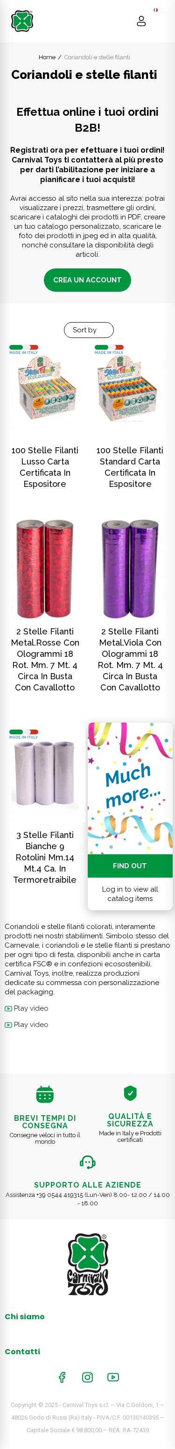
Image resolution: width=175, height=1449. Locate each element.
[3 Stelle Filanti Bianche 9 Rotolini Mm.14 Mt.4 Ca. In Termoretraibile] (45, 773)
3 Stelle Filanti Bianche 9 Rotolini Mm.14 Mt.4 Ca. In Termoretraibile (45, 857)
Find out (130, 866)
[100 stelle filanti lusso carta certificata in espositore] (45, 388)
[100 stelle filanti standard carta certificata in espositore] (130, 388)
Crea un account (87, 280)
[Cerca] (123, 21)
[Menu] (159, 21)
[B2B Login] (141, 21)
